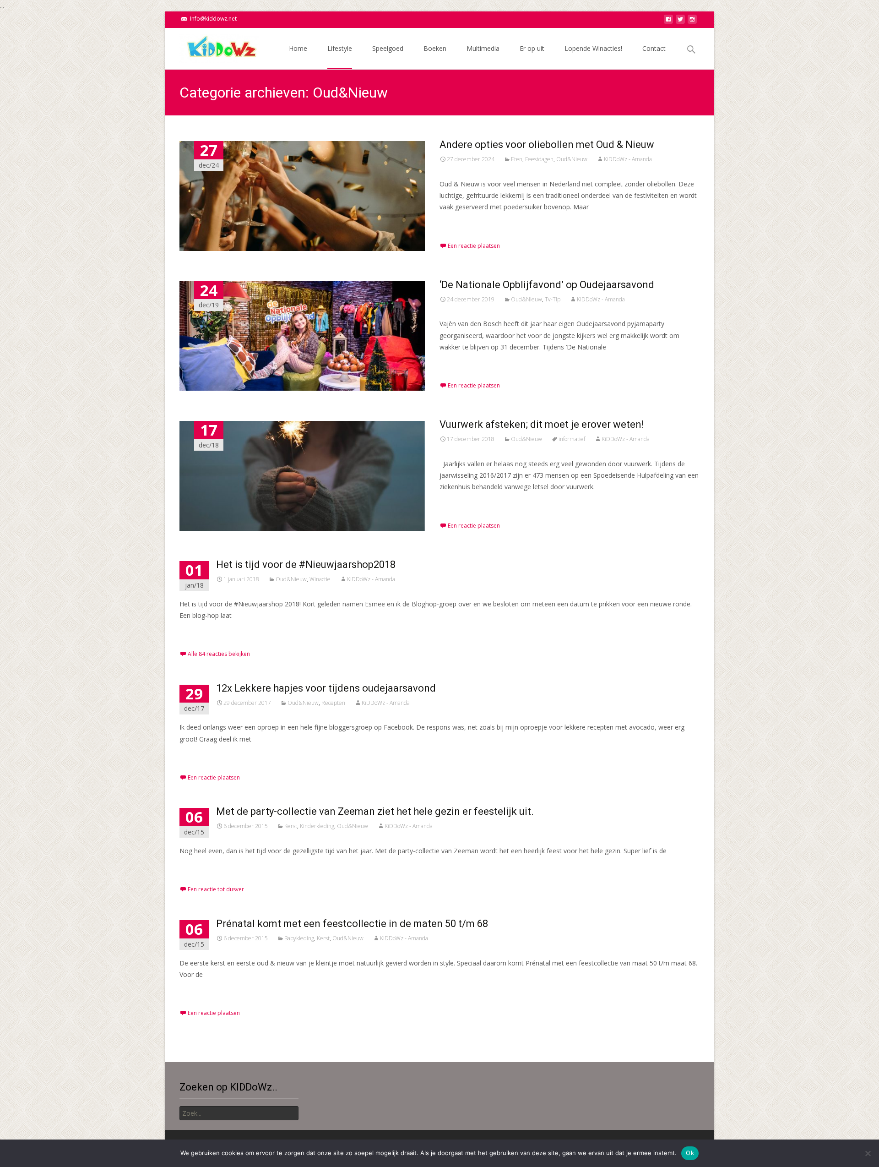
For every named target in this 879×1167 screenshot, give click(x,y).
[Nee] (867, 1153)
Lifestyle (339, 48)
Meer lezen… (461, 223)
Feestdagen (539, 159)
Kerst (290, 826)
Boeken (434, 48)
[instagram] (692, 21)
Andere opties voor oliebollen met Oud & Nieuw (547, 144)
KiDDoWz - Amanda (628, 159)
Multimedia (483, 48)
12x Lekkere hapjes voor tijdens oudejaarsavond (326, 688)
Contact (654, 48)
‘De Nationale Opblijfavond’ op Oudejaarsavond (547, 284)
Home (298, 48)
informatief (572, 439)
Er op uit (532, 48)
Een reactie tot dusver (216, 889)
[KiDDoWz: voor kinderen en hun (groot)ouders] (212, 46)
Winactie (320, 579)
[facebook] (668, 21)
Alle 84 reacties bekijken (219, 654)
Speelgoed (387, 48)
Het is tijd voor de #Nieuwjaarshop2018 (306, 564)
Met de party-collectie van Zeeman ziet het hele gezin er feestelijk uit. (375, 811)
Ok (690, 1152)
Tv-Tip (552, 299)
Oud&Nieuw (571, 159)
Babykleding (299, 938)
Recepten (333, 703)
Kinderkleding (317, 826)
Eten (516, 159)
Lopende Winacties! (593, 48)
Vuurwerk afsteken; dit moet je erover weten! (542, 424)
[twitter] (680, 21)
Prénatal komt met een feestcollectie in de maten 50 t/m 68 (352, 923)
